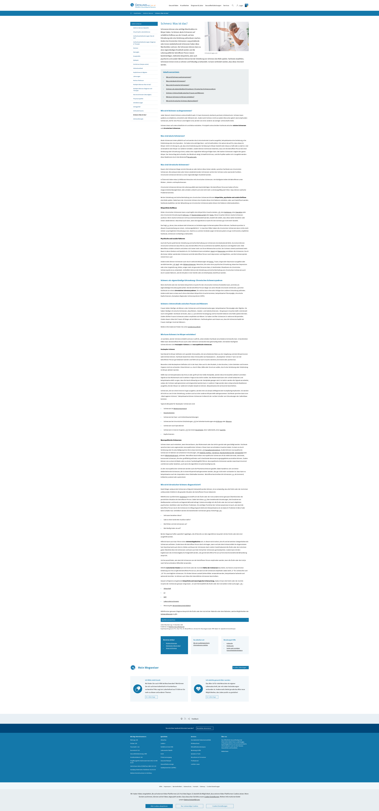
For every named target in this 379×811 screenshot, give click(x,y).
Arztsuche (230, 643)
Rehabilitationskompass (198, 747)
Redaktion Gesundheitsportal (176, 627)
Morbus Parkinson (138, 80)
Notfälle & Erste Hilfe (167, 747)
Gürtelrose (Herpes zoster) (141, 64)
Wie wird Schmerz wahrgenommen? (178, 77)
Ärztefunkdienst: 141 (136, 757)
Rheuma (229, 421)
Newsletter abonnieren (204, 728)
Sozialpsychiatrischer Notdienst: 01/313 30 (143, 769)
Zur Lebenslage (152, 697)
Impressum (167, 786)
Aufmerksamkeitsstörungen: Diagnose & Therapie (144, 43)
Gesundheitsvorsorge (167, 764)
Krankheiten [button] (184, 5)
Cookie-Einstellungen (211, 797)
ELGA (162, 754)
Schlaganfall (136, 107)
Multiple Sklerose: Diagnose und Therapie (142, 89)
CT (164, 593)
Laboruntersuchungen (171, 601)
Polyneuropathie (138, 99)
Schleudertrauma (138, 111)
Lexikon (163, 743)
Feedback (195, 719)
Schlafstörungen (138, 103)
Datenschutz (187, 786)
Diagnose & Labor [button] (197, 5)
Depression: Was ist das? (173, 646)
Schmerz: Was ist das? (139, 115)
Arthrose (186, 215)
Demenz (135, 48)
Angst (213, 251)
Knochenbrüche (169, 413)
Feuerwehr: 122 (134, 747)
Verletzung (227, 212)
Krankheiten (137, 13)
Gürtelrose (215, 453)
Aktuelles (163, 740)
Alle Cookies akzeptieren (159, 806)
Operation (238, 212)
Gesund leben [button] (173, 5)
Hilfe (160, 786)
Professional (194, 761)
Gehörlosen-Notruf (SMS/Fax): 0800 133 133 (143, 766)
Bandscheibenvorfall (199, 215)
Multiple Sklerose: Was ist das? (142, 84)
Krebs (212, 215)
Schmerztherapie (138, 119)
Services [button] (226, 5)
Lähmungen (136, 76)
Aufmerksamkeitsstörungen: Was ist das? (143, 37)
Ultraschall (167, 588)
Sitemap (202, 786)
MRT (165, 597)
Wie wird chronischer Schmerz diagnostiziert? (182, 101)
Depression (222, 251)
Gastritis (223, 430)
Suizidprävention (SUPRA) (168, 768)
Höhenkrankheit (138, 68)
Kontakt (195, 786)
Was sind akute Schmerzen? (175, 81)
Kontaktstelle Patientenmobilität (201, 740)
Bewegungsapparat (180, 409)
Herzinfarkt (199, 430)
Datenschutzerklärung (192, 800)
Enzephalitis (136, 56)
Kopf (177, 264)
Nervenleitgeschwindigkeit (181, 606)
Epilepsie (135, 60)
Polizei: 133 (133, 743)
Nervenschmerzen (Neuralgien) (142, 94)
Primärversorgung (166, 757)
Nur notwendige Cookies (189, 806)
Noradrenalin (192, 157)
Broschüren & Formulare (198, 757)
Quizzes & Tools (195, 754)
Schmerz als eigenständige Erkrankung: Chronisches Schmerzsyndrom (191, 89)
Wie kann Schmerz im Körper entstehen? (180, 97)
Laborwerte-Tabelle (166, 750)
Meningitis (136, 52)
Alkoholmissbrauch (171, 455)
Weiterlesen (224, 751)
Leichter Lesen (195, 764)
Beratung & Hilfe (196, 750)
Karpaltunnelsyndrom (212, 450)
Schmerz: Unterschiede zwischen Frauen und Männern (185, 93)
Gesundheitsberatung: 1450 (138, 754)
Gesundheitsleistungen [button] (213, 5)
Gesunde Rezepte (166, 761)
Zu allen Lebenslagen (240, 667)
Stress (211, 262)
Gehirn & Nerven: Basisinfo (141, 28)
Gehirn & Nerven (148, 13)
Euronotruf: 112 (135, 750)
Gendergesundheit (194, 327)
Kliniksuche (230, 646)
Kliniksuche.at (195, 743)
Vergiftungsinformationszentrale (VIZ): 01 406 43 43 (143, 762)
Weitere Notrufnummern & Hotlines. (141, 773)
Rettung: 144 (134, 740)
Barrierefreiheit (177, 786)
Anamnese (183, 497)
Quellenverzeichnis (168, 620)
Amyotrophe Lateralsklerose (141, 32)
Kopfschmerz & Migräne (140, 72)
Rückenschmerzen (189, 264)
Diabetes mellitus (205, 453)
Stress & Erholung (171, 648)
